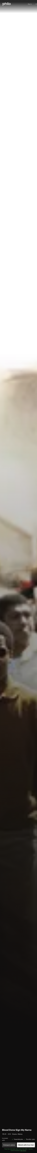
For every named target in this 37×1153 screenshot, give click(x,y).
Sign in (30, 4)
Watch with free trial (26, 1145)
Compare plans (9, 1145)
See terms (23, 1150)
